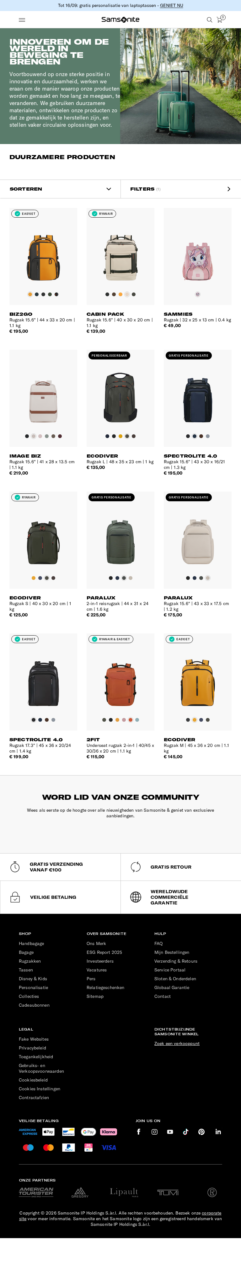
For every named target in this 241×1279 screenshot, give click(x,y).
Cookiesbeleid (33, 1080)
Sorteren (26, 189)
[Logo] (120, 20)
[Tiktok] (186, 1132)
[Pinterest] (201, 1132)
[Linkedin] (218, 1132)
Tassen (26, 970)
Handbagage (31, 943)
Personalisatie (33, 987)
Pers (91, 978)
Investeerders (100, 961)
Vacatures (97, 970)
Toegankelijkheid (36, 1056)
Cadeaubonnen (34, 1005)
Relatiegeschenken (106, 987)
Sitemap (95, 996)
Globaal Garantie (171, 987)
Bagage (26, 952)
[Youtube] (170, 1132)
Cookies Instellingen (39, 1089)
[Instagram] (154, 1132)
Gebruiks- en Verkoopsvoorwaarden (41, 1068)
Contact (162, 996)
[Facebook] (139, 1132)
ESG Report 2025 (104, 952)
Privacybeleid (32, 1048)
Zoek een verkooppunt (177, 1043)
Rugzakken (30, 961)
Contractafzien (34, 1097)
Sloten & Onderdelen (175, 978)
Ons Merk (96, 943)
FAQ (158, 943)
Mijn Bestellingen (172, 952)
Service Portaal (169, 970)
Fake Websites (34, 1039)
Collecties (29, 996)
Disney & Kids (33, 978)
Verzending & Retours (175, 961)
